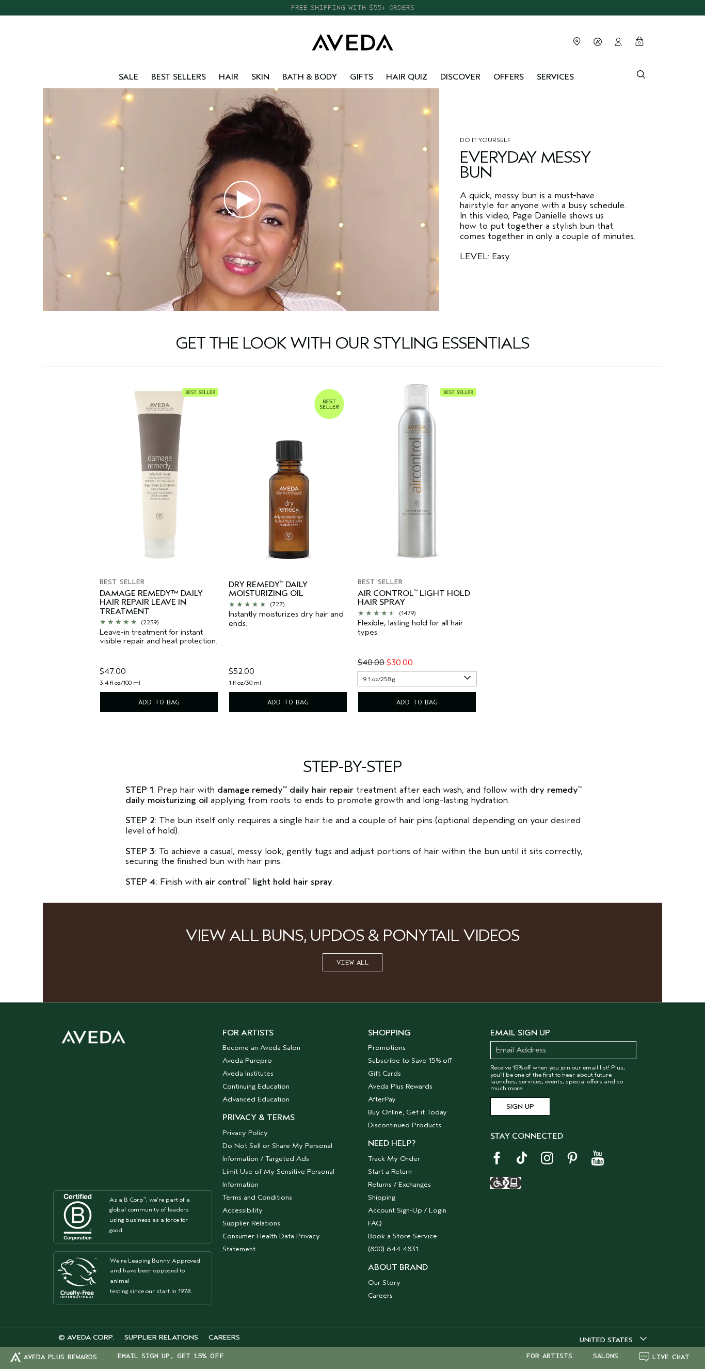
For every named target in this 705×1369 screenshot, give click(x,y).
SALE (128, 77)
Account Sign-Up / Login (407, 1210)
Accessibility (242, 1210)
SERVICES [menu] (555, 77)
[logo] (352, 40)
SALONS (605, 1356)
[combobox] (417, 678)
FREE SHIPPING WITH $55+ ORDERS (352, 7)
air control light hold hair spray (414, 598)
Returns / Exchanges (399, 1184)
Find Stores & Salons (577, 41)
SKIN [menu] (260, 77)
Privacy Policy (245, 1132)
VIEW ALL (353, 962)
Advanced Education (256, 1099)
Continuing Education (256, 1086)
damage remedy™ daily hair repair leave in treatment (151, 602)
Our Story (384, 1282)
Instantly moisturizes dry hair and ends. (286, 619)
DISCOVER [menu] (460, 77)
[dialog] (641, 73)
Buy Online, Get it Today (407, 1112)
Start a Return (390, 1171)
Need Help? (391, 1143)
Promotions (387, 1047)
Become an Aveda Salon (261, 1047)
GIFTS (361, 77)
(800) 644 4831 (393, 1249)
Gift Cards (384, 1073)
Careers (380, 1295)
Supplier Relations (251, 1223)
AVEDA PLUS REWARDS (60, 1356)
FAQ (375, 1223)
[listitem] (158, 548)
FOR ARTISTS (549, 1356)
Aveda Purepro (247, 1060)
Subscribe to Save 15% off (410, 1060)
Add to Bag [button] (159, 702)
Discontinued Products (404, 1125)
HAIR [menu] (228, 77)
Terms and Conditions (257, 1197)
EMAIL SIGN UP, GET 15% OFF (171, 1356)
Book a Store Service (402, 1236)
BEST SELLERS (178, 77)
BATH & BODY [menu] (309, 77)
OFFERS (508, 77)
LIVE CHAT (671, 1356)
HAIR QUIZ (406, 77)
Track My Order (394, 1158)
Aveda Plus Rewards (400, 1086)
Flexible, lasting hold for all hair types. (410, 628)
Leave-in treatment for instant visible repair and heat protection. (158, 637)
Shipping (381, 1197)
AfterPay (382, 1099)
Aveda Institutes (248, 1073)
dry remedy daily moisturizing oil (268, 589)
